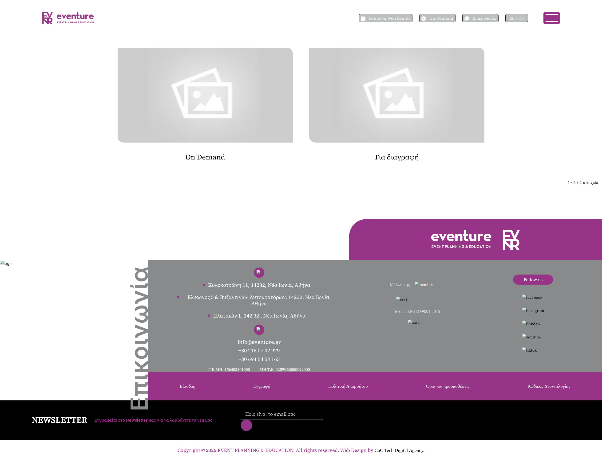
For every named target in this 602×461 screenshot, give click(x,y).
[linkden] (533, 323)
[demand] (425, 18)
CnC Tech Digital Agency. (399, 450)
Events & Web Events (389, 18)
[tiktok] (533, 350)
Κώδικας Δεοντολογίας (548, 386)
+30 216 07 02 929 (259, 350)
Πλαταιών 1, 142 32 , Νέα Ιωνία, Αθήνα (259, 316)
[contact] (468, 18)
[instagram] (533, 310)
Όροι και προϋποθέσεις (447, 386)
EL (512, 18)
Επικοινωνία (484, 18)
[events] (365, 18)
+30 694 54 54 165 (259, 359)
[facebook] (533, 297)
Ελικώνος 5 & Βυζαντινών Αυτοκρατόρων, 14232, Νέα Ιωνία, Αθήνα (259, 300)
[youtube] (533, 337)
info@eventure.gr (259, 342)
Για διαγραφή (397, 157)
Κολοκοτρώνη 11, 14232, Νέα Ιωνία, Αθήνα (259, 285)
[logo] (68, 17)
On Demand (441, 18)
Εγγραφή (261, 386)
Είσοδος (187, 386)
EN (521, 18)
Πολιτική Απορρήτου (348, 386)
